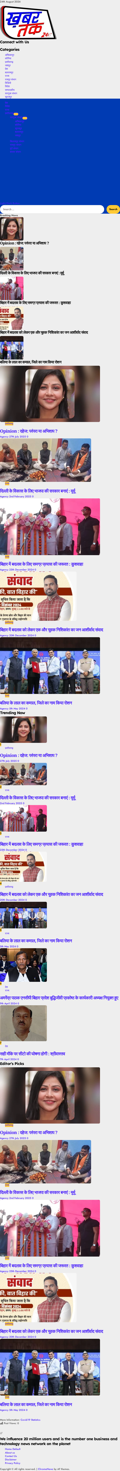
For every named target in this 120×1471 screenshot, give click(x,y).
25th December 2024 (22, 569)
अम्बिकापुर (9, 55)
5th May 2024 (17, 708)
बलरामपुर (9, 72)
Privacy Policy (12, 1463)
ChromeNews (45, 1469)
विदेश (7, 86)
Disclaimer (11, 1459)
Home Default (12, 1449)
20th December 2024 (22, 635)
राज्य (7, 76)
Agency (4, 436)
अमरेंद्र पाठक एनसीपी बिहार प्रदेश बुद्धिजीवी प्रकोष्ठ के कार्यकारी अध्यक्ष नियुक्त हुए (59, 998)
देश (6, 68)
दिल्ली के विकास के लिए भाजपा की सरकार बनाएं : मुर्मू (37, 491)
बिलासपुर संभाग (17, 141)
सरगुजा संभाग (11, 93)
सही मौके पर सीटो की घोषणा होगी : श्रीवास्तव (32, 1054)
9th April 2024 (9, 1003)
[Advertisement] (60, 178)
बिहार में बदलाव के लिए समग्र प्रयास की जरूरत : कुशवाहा (41, 564)
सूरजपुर (8, 96)
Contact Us (11, 1456)
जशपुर (8, 65)
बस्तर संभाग (15, 152)
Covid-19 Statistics (30, 1420)
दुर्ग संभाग (14, 148)
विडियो (8, 83)
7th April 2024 (8, 1059)
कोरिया (8, 58)
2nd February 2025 (20, 496)
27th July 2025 (18, 436)
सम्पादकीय (10, 90)
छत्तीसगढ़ (9, 62)
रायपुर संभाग (10, 79)
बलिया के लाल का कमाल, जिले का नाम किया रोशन (36, 703)
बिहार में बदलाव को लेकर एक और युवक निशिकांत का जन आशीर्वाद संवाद (51, 630)
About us (10, 1452)
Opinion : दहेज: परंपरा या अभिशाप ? (28, 431)
